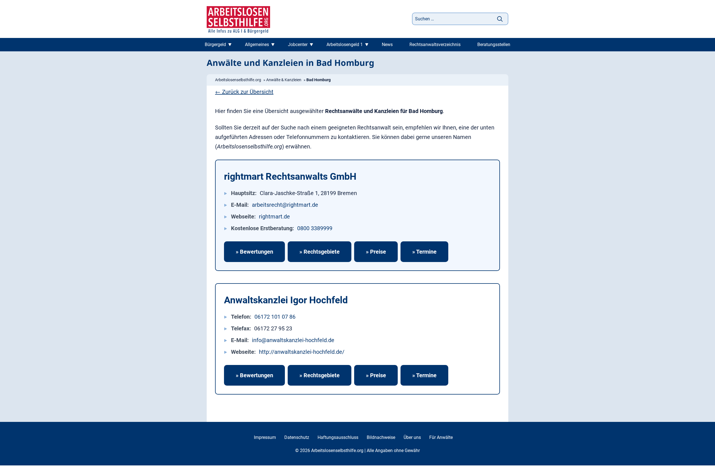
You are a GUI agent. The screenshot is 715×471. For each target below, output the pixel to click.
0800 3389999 (314, 228)
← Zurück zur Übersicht (244, 91)
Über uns (412, 437)
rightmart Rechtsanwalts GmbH (290, 176)
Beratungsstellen (493, 44)
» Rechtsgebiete (319, 251)
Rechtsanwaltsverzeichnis (435, 44)
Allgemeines (257, 44)
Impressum (265, 437)
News (387, 44)
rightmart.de (274, 216)
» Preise (376, 251)
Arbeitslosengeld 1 (344, 44)
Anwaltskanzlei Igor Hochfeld (286, 300)
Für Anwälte (441, 437)
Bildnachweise (381, 437)
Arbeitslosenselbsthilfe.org (238, 80)
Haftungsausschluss (338, 437)
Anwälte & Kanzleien (283, 80)
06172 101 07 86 (274, 316)
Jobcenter (298, 44)
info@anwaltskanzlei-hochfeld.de (293, 340)
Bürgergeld (215, 44)
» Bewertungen (254, 251)
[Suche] (500, 19)
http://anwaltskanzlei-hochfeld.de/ (301, 352)
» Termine (424, 251)
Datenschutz (296, 437)
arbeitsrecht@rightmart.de (285, 204)
